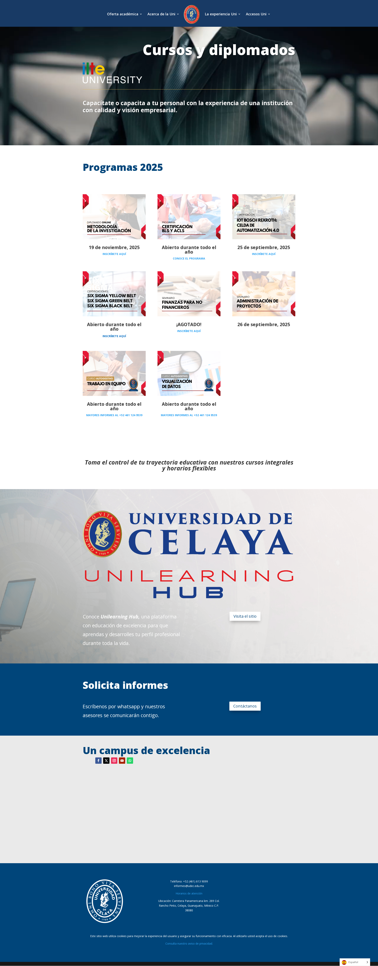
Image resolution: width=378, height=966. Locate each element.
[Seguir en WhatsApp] (130, 760)
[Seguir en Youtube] (122, 760)
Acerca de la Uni (161, 14)
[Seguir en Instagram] (114, 760)
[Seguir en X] (106, 760)
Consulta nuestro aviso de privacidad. (189, 943)
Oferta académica (122, 14)
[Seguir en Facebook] (98, 760)
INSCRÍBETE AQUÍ (114, 254)
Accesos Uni (256, 14)
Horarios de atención (189, 893)
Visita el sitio (245, 616)
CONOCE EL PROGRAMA (189, 258)
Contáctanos (245, 706)
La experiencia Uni (221, 14)
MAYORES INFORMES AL (114, 415)
